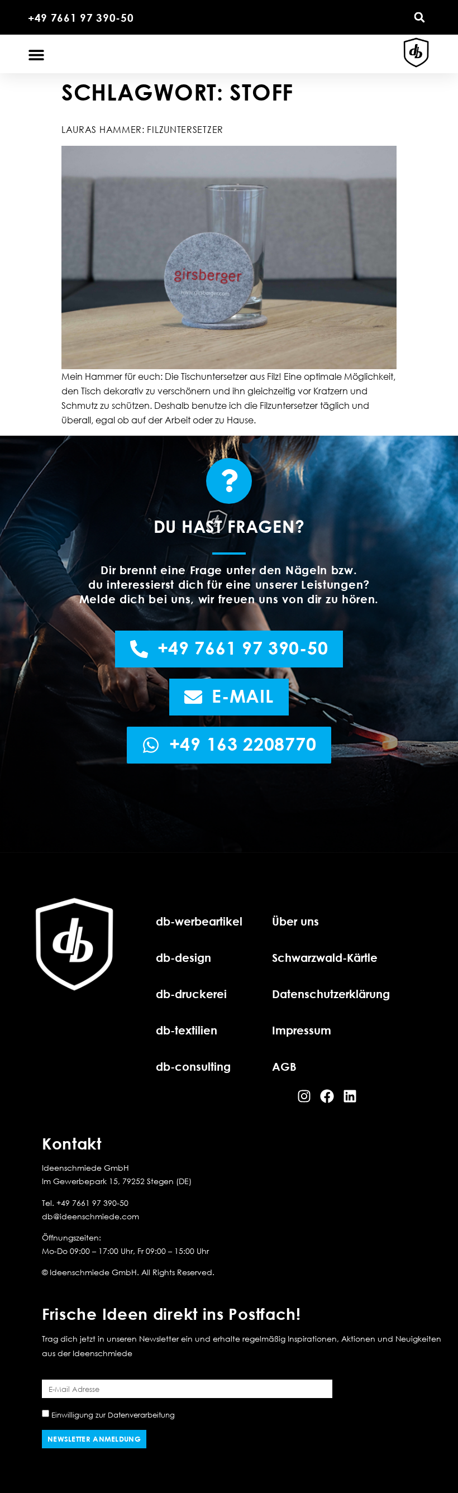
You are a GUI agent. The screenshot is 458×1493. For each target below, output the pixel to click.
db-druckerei (191, 993)
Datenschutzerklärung (331, 993)
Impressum (301, 1030)
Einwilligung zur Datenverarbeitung (113, 1414)
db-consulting (193, 1066)
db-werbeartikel (199, 921)
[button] (419, 17)
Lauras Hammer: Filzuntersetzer (142, 129)
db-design (183, 957)
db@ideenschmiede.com (90, 1216)
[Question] (229, 481)
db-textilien (186, 1030)
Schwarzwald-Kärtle (325, 957)
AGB (284, 1066)
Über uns (295, 921)
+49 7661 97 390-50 (81, 17)
